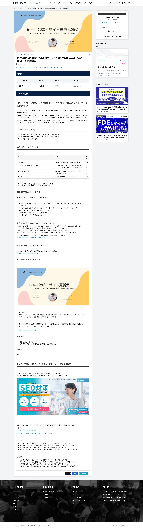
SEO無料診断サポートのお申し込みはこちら (31, 237)
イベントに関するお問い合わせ (113, 36)
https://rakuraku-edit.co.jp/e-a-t (28, 253)
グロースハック (54, 67)
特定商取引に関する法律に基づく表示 (114, 497)
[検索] (48, 3)
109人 (124, 63)
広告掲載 (46, 494)
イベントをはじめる (79, 500)
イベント (20, 8)
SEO (19, 67)
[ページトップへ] (20, 3)
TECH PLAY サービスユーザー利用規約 (115, 491)
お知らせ (76, 494)
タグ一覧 (16, 516)
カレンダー (16, 494)
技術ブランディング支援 (50, 491)
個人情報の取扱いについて (111, 494)
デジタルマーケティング (41, 67)
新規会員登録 (126, 3)
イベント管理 (77, 504)
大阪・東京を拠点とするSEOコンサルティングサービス (34, 433)
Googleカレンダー (108, 22)
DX (61, 67)
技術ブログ (16, 500)
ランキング (16, 513)
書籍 (14, 507)
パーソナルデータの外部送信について (114, 500)
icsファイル (120, 22)
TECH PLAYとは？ (78, 491)
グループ (16, 510)
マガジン (16, 497)
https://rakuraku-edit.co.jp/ (26, 330)
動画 (14, 504)
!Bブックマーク (83, 473)
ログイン (119, 3)
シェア (75, 473)
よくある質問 (77, 497)
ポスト (69, 473)
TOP (15, 8)
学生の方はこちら (111, 3)
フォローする (122, 60)
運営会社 (46, 497)
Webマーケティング (27, 67)
